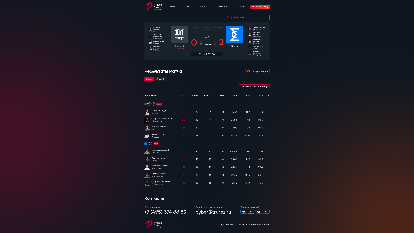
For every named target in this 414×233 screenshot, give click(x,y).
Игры (188, 7)
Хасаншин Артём (159, 167)
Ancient (160, 79)
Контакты (241, 7)
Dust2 (149, 79)
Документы (227, 225)
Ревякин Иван (258, 47)
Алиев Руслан (158, 42)
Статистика (222, 7)
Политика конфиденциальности (253, 225)
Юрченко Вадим (159, 112)
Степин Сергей (259, 28)
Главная (173, 7)
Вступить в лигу (260, 6)
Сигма (234, 47)
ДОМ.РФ (179, 47)
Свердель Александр (157, 36)
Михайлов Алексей (256, 41)
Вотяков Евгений (159, 127)
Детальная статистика (253, 86)
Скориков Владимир (257, 53)
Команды (203, 7)
